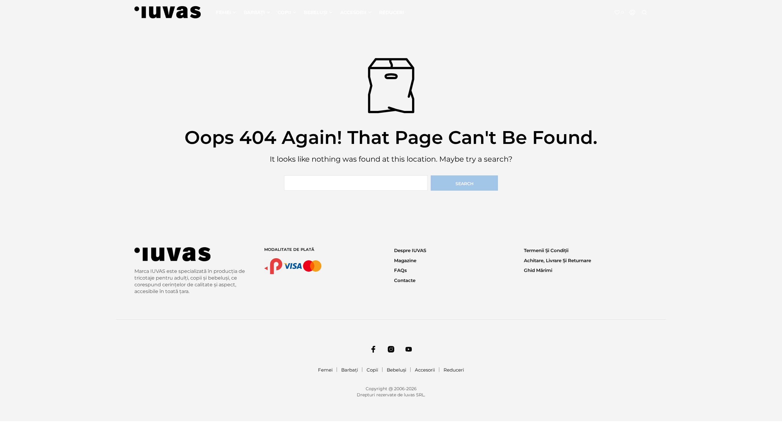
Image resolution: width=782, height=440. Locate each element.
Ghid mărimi (538, 270)
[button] (619, 12)
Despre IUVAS (410, 250)
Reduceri (391, 12)
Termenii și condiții (546, 250)
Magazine (405, 260)
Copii (284, 12)
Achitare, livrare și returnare (557, 260)
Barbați (254, 12)
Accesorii (353, 12)
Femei (223, 12)
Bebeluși (315, 12)
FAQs (400, 270)
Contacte (404, 280)
